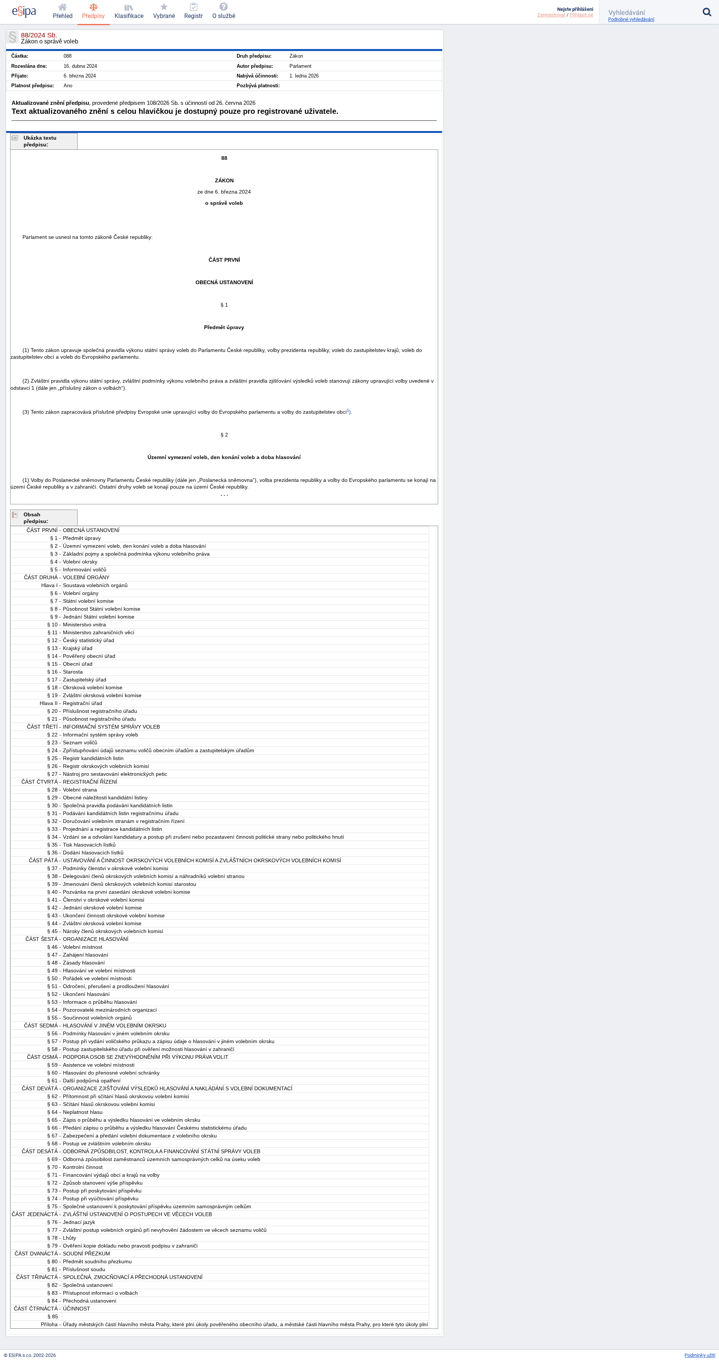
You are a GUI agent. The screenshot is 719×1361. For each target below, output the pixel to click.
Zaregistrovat (551, 15)
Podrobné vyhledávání (631, 19)
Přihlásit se (581, 15)
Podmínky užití (700, 1355)
